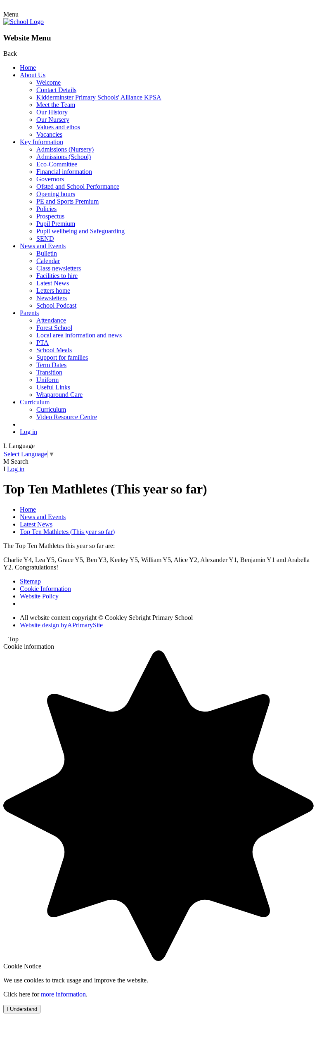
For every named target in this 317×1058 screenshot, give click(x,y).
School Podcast (56, 305)
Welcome (48, 82)
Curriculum (35, 402)
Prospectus (50, 216)
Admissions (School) (63, 156)
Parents (29, 312)
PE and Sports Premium (67, 201)
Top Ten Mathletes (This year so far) (67, 531)
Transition (49, 372)
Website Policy (39, 596)
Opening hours (55, 193)
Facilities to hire (57, 275)
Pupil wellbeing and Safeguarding (80, 231)
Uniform (47, 379)
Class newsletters (58, 268)
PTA (42, 342)
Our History (52, 112)
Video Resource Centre (66, 416)
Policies (46, 208)
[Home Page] (23, 21)
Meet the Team (55, 104)
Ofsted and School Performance (77, 186)
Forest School (54, 327)
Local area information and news (79, 335)
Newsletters (51, 297)
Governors (50, 179)
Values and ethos (58, 126)
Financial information (64, 171)
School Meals (54, 349)
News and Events (43, 245)
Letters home (53, 290)
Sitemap (30, 581)
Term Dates (51, 364)
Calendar (48, 260)
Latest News (52, 283)
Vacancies (49, 134)
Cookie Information (45, 588)
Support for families (62, 357)
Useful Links (53, 387)
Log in (28, 431)
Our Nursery (52, 119)
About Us (32, 74)
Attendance (51, 320)
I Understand (22, 1009)
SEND (45, 238)
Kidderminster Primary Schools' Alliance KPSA (98, 97)
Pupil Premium (55, 223)
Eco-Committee (56, 164)
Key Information (41, 141)
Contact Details (56, 89)
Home (28, 67)
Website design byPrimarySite (61, 625)
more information (63, 994)
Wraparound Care (59, 394)
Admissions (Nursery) (65, 149)
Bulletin (46, 253)
